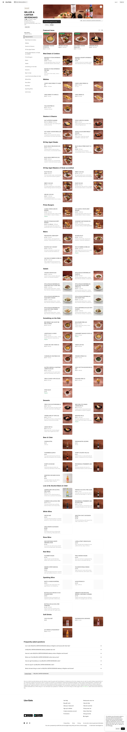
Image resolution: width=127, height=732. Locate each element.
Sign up (122, 2)
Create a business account (70, 711)
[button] (63, 646)
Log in (116, 2)
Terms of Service (80, 725)
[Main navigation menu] (3, 2)
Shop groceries (87, 713)
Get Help (66, 700)
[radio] (47, 25)
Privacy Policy (67, 723)
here (111, 725)
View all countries (87, 706)
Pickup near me (87, 708)
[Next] (102, 30)
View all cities (86, 703)
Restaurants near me (88, 700)
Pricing (79, 723)
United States (28, 673)
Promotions (66, 713)
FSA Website (85, 686)
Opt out (117, 728)
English (87, 716)
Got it (123, 728)
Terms (73, 723)
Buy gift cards (67, 703)
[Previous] (99, 30)
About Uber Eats (87, 711)
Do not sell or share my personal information (93, 723)
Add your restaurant (69, 706)
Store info (27, 27)
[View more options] (101, 7)
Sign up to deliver (68, 708)
